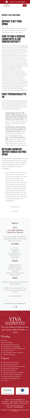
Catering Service (15, 275)
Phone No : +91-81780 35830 (15, 407)
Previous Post (15, 207)
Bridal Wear (15, 258)
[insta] (7, 2)
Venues (15, 248)
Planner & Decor (15, 256)
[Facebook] (13, 307)
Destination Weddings (15, 269)
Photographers (15, 250)
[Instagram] (16, 307)
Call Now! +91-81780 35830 (17, 2)
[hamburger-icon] (24, 5)
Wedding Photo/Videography (15, 273)
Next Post (15, 211)
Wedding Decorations (15, 267)
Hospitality (15, 271)
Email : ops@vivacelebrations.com (15, 405)
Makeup (15, 252)
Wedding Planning (15, 265)
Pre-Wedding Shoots (15, 254)
